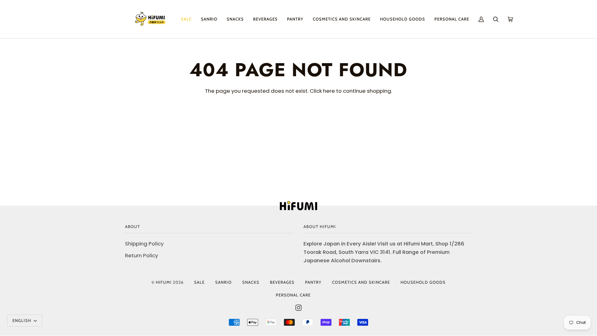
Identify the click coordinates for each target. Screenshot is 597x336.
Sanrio (223, 282)
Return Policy (141, 255)
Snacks (250, 282)
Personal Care (293, 294)
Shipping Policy (144, 243)
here (329, 91)
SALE (199, 282)
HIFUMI (164, 282)
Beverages (282, 282)
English (22, 320)
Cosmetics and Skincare (361, 282)
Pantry (313, 282)
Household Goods (423, 282)
